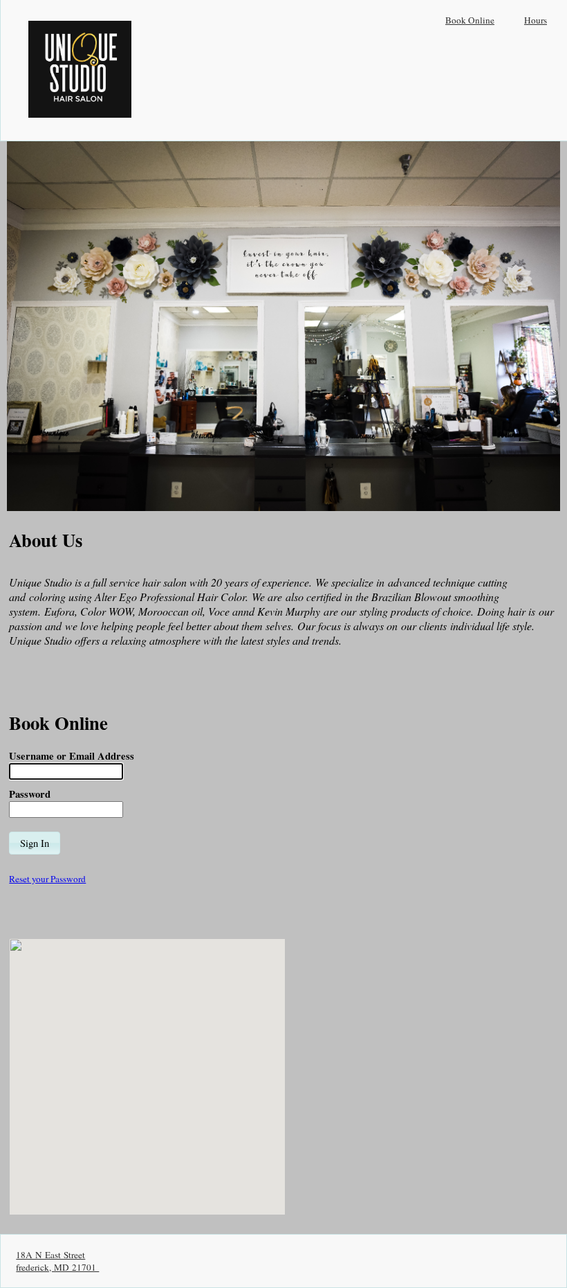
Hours (535, 20)
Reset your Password (47, 879)
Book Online (469, 20)
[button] (34, 843)
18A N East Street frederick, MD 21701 (57, 1261)
